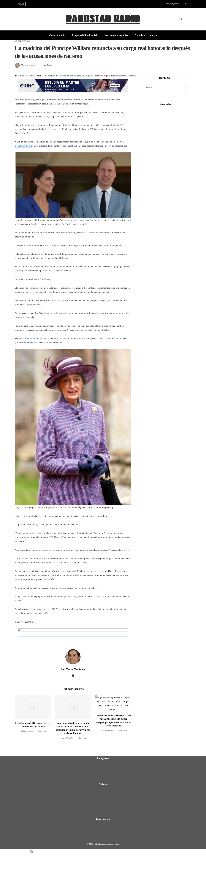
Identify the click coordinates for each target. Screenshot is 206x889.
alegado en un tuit (23, 146)
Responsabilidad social (29, 776)
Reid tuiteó (30, 338)
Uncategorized (22, 41)
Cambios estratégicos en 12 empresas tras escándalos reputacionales (53, 792)
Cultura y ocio (25, 767)
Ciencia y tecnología (28, 763)
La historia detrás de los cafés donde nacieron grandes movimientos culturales (58, 800)
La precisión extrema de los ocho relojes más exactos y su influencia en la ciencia (59, 808)
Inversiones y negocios (29, 771)
